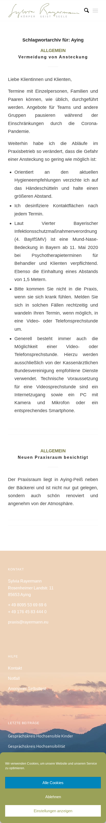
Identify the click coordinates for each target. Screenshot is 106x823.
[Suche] (84, 10)
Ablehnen (53, 797)
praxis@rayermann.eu (28, 622)
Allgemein (53, 50)
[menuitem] (84, 10)
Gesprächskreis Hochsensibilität (36, 746)
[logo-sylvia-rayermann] (44, 10)
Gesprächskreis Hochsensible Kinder (40, 735)
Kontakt (15, 668)
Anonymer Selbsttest (27, 688)
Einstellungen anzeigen (53, 811)
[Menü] (95, 10)
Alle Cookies (53, 782)
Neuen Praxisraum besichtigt (53, 457)
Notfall (14, 678)
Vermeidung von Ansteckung (53, 57)
